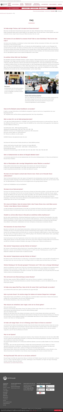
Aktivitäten (15, 4)
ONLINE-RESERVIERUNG (16, 383)
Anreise (60, 4)
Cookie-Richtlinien (33, 410)
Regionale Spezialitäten (36, 4)
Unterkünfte (44, 4)
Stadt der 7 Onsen (9, 4)
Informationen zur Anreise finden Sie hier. (13, 362)
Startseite (5, 386)
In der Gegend (22, 4)
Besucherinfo (53, 4)
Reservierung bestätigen (15, 386)
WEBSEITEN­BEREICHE (5, 384)
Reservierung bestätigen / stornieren (41, 11)
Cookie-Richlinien (6, 403)
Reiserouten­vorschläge (28, 4)
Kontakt (53, 11)
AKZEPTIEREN (58, 410)
